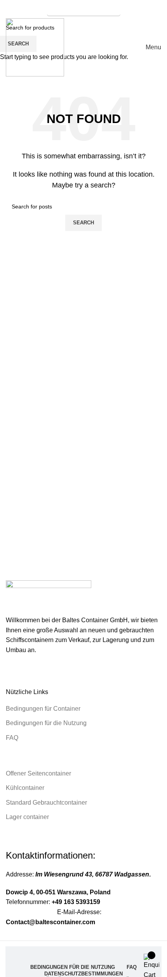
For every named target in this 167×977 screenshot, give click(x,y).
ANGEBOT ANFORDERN (84, 8)
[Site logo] (35, 46)
